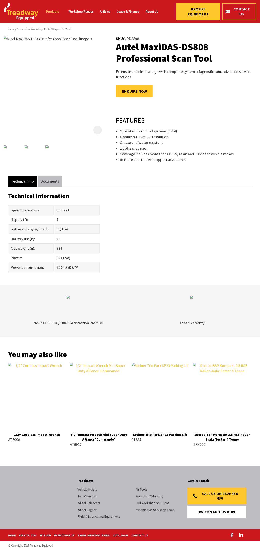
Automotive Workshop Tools (33, 29)
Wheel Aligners (87, 510)
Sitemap (45, 535)
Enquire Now (134, 91)
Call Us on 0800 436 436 (220, 496)
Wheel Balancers (88, 503)
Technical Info (22, 181)
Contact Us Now (220, 511)
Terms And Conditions (94, 535)
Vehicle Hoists (87, 489)
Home (10, 29)
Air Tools (141, 489)
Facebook (232, 535)
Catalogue (120, 535)
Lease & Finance (128, 12)
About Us (152, 12)
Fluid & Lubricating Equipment (98, 516)
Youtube (250, 535)
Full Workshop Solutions (152, 503)
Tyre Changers (87, 496)
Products (52, 12)
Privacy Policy (64, 535)
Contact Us (242, 11)
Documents (50, 181)
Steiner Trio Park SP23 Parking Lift (160, 434)
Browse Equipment (198, 11)
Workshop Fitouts (80, 12)
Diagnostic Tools (62, 29)
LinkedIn (241, 535)
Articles (105, 12)
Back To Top (28, 535)
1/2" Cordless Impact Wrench (37, 434)
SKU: (120, 38)
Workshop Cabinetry (149, 496)
